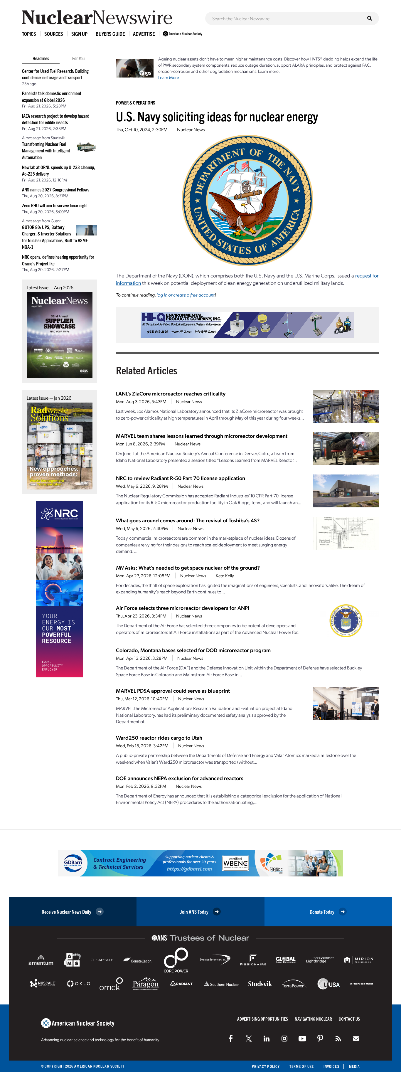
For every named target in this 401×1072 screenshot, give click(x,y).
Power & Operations (135, 102)
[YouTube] (302, 1038)
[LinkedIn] (266, 1038)
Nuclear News (191, 129)
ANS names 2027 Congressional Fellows (55, 189)
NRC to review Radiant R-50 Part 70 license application (180, 477)
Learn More (168, 77)
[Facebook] (231, 1038)
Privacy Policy (266, 1066)
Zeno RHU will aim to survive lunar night (55, 205)
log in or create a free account (185, 295)
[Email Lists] (356, 1038)
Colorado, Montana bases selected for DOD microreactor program (193, 650)
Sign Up (79, 33)
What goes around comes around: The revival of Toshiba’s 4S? (188, 520)
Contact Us (349, 1018)
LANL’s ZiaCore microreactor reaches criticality (170, 393)
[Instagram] (284, 1038)
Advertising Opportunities (262, 1018)
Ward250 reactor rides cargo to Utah (159, 737)
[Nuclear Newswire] (338, 1038)
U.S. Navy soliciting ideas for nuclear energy (217, 116)
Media (354, 1066)
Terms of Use (301, 1066)
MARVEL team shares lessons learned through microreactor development (201, 435)
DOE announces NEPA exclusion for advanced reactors (179, 778)
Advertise (144, 33)
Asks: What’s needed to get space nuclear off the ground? (188, 567)
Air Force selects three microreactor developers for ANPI (182, 607)
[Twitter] (248, 1038)
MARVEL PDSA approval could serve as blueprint (173, 690)
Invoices (331, 1066)
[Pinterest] (320, 1038)
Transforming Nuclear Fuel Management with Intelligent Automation (46, 150)
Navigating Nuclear (313, 1018)
